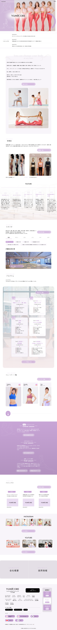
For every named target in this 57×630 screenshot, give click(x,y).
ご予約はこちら (33, 470)
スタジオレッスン (8, 609)
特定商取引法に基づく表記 (13, 624)
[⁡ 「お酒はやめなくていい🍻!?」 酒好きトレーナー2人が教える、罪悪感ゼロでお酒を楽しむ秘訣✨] (9, 522)
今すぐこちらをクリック (28, 435)
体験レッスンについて (21, 470)
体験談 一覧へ (41, 150)
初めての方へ (25, 84)
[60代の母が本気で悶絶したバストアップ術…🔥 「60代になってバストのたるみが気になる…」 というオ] (47, 522)
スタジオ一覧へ (41, 232)
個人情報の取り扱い (22, 624)
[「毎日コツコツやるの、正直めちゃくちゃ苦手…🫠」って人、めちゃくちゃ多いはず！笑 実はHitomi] (17, 522)
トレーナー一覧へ (41, 379)
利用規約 (6, 624)
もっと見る (25, 531)
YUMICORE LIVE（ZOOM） (47, 607)
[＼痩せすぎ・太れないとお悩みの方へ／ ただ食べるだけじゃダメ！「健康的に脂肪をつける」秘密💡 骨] (24, 522)
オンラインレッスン (18, 609)
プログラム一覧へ (40, 292)
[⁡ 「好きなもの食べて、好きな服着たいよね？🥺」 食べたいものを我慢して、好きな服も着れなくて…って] (32, 522)
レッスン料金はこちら (27, 362)
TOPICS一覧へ (41, 487)
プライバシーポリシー (29, 624)
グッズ (25, 609)
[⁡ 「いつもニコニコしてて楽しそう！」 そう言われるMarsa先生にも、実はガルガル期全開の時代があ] (40, 522)
